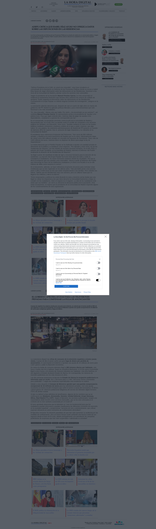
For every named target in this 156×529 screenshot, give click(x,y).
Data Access (78, 292)
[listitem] (78, 259)
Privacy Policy (87, 292)
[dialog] (78, 264)
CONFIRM (66, 286)
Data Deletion (68, 292)
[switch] (98, 263)
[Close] (106, 237)
